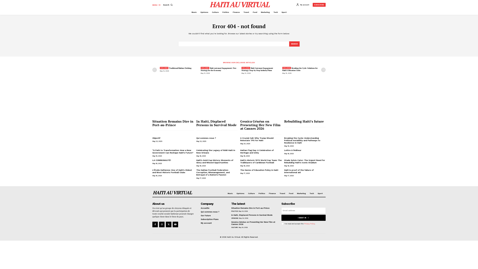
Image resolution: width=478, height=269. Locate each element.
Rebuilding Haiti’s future (304, 121)
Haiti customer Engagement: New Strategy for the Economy (218, 69)
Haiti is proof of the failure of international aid (299, 171)
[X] (168, 224)
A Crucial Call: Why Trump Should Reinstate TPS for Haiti (256, 139)
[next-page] (323, 70)
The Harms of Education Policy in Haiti (259, 170)
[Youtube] (175, 224)
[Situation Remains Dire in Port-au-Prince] (173, 102)
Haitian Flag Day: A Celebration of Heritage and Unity (257, 151)
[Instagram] (162, 224)
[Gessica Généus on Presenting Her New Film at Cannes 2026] (261, 102)
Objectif (156, 138)
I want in (302, 218)
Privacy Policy (309, 224)
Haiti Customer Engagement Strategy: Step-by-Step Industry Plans (257, 69)
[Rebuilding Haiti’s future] (305, 102)
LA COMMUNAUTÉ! (161, 160)
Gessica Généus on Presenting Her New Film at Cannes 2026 (260, 125)
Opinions (234, 218)
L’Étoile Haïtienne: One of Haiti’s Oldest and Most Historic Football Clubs (172, 171)
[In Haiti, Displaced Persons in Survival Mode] (217, 102)
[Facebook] (155, 224)
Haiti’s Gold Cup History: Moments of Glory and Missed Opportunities (214, 161)
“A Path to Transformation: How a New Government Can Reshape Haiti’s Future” (172, 151)
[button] (168, 4)
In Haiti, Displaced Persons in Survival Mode (216, 123)
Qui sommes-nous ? (206, 138)
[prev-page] (154, 70)
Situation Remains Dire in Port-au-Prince (172, 123)
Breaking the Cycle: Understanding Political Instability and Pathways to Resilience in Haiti (302, 140)
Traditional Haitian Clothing (180, 68)
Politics (234, 211)
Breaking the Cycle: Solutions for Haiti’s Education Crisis (300, 69)
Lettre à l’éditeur (292, 150)
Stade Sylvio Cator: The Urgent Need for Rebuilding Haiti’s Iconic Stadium (304, 161)
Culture (234, 227)
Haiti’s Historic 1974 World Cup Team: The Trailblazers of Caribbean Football (261, 161)
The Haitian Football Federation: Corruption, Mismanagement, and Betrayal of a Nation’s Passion (213, 172)
